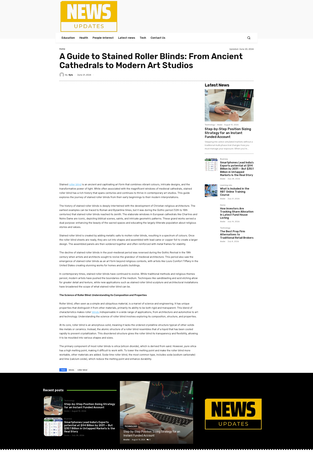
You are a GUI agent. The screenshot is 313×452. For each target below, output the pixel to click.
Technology (210, 125)
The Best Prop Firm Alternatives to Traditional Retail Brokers (236, 234)
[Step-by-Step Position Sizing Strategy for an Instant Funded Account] (229, 105)
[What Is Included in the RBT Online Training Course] (211, 190)
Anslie (219, 125)
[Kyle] (62, 74)
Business (224, 159)
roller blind (82, 370)
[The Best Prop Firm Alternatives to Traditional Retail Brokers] (211, 233)
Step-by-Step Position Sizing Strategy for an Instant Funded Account (228, 133)
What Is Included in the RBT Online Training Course (234, 191)
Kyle (71, 75)
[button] (249, 38)
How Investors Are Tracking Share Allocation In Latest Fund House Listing (236, 213)
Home (62, 49)
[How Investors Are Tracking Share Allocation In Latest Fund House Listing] (211, 210)
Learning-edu (226, 185)
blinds (71, 370)
